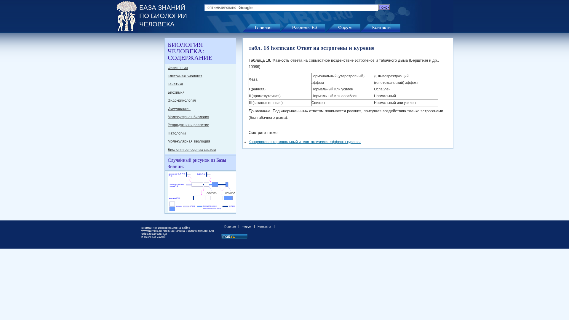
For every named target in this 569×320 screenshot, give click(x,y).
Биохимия (176, 92)
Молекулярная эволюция (189, 141)
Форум (344, 27)
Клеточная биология (185, 76)
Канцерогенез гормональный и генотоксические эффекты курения (305, 142)
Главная (263, 27)
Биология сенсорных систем (192, 150)
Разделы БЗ (304, 27)
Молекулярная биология (188, 117)
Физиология (178, 68)
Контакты (381, 27)
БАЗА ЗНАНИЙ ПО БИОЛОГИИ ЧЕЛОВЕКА (163, 16)
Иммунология (179, 109)
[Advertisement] (139, 127)
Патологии (177, 133)
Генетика (175, 84)
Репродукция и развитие (188, 125)
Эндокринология (182, 100)
